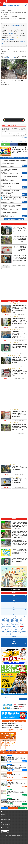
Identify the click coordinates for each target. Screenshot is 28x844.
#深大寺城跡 (10, 33)
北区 (21, 619)
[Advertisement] (14, 285)
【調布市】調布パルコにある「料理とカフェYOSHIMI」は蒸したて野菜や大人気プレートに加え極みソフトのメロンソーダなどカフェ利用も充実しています (19, 534)
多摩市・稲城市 (17, 631)
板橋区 (7, 621)
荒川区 (12, 619)
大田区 (22, 624)
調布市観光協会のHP (10, 57)
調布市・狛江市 (5, 629)
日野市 (23, 631)
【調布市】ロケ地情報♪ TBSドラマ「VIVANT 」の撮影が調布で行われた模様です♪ (19, 468)
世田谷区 (8, 624)
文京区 (3, 621)
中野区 (16, 621)
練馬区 (12, 621)
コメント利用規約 (24, 137)
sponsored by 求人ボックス (20, 157)
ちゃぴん (8, 268)
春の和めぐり (3, 266)
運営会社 (3, 814)
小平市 (20, 629)
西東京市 (3, 626)
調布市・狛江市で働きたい (9, 157)
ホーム (3, 811)
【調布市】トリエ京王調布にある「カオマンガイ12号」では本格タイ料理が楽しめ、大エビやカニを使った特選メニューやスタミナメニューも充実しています (19, 525)
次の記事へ (22, 141)
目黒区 (13, 624)
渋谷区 (3, 624)
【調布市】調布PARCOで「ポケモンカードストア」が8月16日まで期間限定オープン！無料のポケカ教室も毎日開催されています (19, 309)
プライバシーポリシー (6, 824)
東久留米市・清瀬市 (13, 629)
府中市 (3, 631)
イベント (3, 268)
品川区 (17, 624)
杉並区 (21, 621)
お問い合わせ (4, 822)
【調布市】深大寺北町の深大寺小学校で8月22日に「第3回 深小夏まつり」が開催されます (19, 346)
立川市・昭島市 (9, 631)
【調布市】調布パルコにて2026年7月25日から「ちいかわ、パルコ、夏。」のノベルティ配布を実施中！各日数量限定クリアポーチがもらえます (19, 334)
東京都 (11, 10)
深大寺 (8, 266)
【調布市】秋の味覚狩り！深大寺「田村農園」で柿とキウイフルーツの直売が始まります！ (19, 480)
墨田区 (3, 619)
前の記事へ (6, 141)
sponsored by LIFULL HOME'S (20, 752)
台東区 (16, 619)
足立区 (7, 619)
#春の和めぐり (18, 25)
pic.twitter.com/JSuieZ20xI (8, 39)
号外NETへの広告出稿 (6, 819)
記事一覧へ (14, 141)
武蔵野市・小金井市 (11, 626)
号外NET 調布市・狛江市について (8, 827)
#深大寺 (13, 25)
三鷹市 (19, 626)
